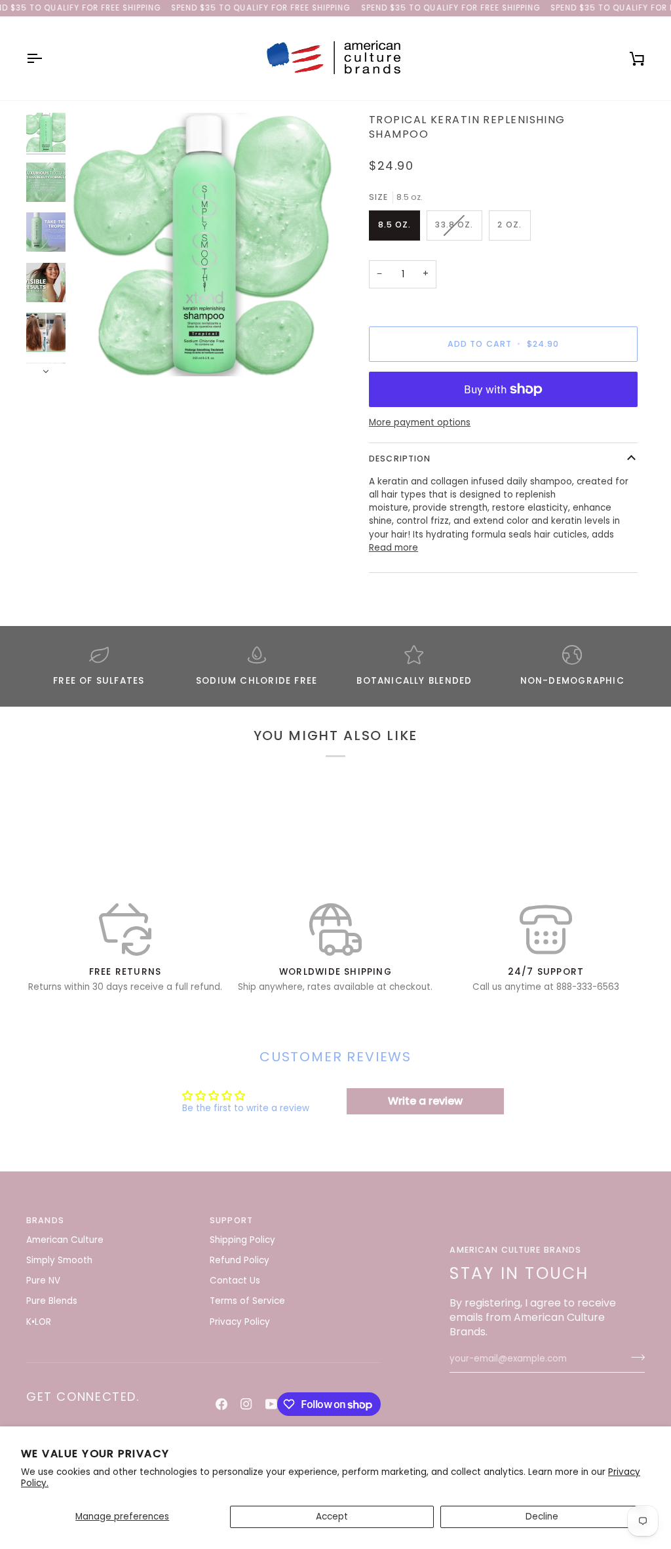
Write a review (425, 1100)
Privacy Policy (240, 1322)
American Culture (65, 1240)
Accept (332, 1516)
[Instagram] (246, 1404)
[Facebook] (221, 1404)
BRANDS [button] (45, 1220)
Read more (393, 547)
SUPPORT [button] (231, 1220)
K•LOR (38, 1322)
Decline (542, 1516)
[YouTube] (271, 1404)
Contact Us (235, 1280)
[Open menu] (46, 58)
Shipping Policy (242, 1240)
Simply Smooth (59, 1260)
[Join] (634, 1357)
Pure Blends (51, 1301)
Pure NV (43, 1280)
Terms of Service (247, 1301)
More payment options (419, 422)
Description (400, 458)
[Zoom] (204, 244)
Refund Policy (239, 1260)
